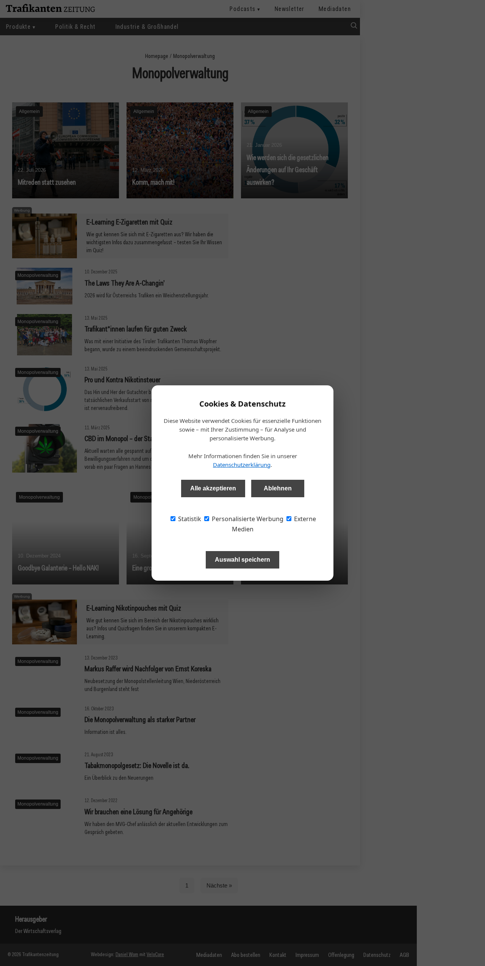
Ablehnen (278, 488)
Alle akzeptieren (213, 488)
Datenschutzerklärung (242, 464)
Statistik (189, 519)
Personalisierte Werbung (246, 519)
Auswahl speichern (242, 559)
